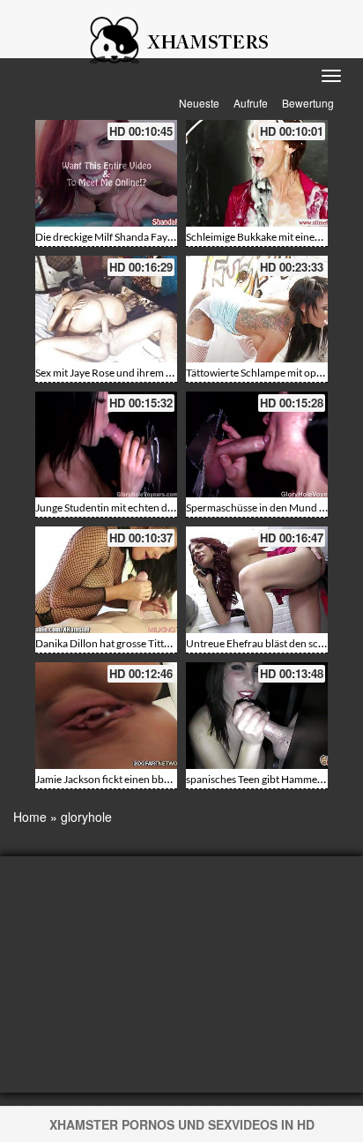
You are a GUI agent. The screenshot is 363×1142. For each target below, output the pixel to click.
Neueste (199, 102)
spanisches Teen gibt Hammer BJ (260, 779)
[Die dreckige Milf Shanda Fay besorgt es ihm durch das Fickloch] (106, 173)
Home (30, 816)
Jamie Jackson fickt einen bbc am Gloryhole (134, 779)
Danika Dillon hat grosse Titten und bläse (128, 643)
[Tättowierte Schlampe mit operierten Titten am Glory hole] (257, 309)
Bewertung (308, 102)
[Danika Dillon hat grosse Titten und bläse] (106, 579)
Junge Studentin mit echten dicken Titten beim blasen (156, 507)
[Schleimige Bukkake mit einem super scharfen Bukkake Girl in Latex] (257, 173)
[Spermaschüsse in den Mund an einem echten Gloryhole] (257, 445)
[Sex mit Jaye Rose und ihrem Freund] (106, 309)
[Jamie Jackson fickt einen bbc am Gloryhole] (106, 715)
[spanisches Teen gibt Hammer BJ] (257, 715)
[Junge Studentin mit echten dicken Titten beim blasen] (106, 445)
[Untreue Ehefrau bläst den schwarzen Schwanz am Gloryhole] (257, 579)
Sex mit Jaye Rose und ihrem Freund (117, 372)
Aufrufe (250, 102)
